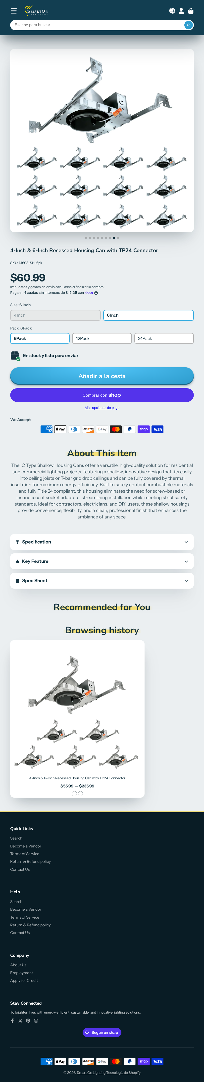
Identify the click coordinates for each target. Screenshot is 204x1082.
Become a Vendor (25, 846)
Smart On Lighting (91, 1072)
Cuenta (181, 11)
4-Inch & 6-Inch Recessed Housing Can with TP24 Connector (77, 719)
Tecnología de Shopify (123, 1072)
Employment (21, 972)
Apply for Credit (24, 980)
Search (16, 838)
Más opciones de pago (102, 407)
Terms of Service (24, 853)
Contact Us (20, 869)
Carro (191, 11)
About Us (18, 964)
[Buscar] (188, 25)
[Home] (36, 11)
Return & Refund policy (30, 861)
